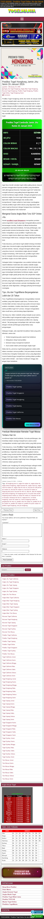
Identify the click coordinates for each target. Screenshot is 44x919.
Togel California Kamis (9, 660)
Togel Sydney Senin (8, 757)
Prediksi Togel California (14, 412)
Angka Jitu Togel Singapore (10, 588)
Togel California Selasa (9, 672)
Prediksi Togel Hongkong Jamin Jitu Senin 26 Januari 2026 (20, 83)
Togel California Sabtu (8, 669)
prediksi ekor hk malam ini (24, 501)
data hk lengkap (36, 491)
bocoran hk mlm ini (20, 491)
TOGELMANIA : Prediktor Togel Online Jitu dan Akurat (21, 1)
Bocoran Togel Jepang (9, 622)
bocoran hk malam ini (17, 489)
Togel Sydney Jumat (8, 738)
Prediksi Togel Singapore (15, 393)
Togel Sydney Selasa (8, 754)
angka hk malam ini (24, 483)
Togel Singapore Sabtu (9, 732)
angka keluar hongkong (9, 485)
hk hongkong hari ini (22, 493)
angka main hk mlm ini (20, 487)
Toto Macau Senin (7, 779)
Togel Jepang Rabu (8, 710)
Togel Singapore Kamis (9, 722)
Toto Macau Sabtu (7, 772)
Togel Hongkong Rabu (8, 688)
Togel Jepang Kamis (8, 704)
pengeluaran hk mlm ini (9, 501)
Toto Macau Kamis (8, 763)
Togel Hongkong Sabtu (9, 691)
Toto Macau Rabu (7, 769)
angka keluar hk (35, 483)
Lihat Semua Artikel (32, 424)
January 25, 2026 (15, 87)
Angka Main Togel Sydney (10, 610)
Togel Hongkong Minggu (9, 685)
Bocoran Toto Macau (8, 632)
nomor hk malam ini (14, 499)
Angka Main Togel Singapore (10, 607)
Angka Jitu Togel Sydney (9, 591)
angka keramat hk (22, 485)
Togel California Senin (8, 675)
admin (5, 87)
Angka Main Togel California (10, 597)
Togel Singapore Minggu (9, 725)
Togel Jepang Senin (8, 719)
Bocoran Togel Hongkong (9, 91)
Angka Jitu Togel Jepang (9, 585)
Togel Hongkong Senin (17, 93)
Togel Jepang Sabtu (8, 713)
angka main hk (32, 485)
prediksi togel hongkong (9, 505)
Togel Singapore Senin (9, 735)
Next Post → (38, 510)
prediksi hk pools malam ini (32, 503)
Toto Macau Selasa (8, 775)
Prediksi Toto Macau (13, 418)
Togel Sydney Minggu (8, 744)
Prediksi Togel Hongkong (25, 91)
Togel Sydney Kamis (8, 741)
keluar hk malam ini (24, 495)
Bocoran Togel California (9, 616)
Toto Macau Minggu (8, 766)
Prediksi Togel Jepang (13, 406)
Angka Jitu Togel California (10, 579)
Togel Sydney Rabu (8, 747)
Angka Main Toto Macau (9, 613)
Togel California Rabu (8, 666)
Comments (7, 95)
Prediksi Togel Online (8, 644)
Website (4, 549)
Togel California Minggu (9, 663)
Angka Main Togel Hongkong (29, 89)
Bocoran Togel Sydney (9, 629)
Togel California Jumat (9, 657)
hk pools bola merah (34, 493)
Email (4, 544)
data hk (29, 491)
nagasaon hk (26, 497)
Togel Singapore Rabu (8, 729)
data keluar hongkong (8, 493)
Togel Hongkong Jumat (9, 679)
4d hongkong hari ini (12, 483)
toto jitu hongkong (22, 505)
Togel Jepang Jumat (8, 700)
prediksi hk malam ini (17, 503)
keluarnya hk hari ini (15, 497)
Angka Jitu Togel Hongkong (12, 89)
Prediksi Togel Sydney (14, 387)
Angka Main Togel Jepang (10, 604)
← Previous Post (7, 510)
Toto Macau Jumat (7, 760)
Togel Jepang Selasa (8, 716)
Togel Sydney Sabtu (8, 750)
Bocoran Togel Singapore (9, 625)
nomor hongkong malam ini (29, 499)
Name (4, 538)
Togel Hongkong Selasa (9, 694)
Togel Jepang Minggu (8, 707)
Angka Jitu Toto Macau (9, 594)
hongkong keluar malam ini (10, 495)
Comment (5, 522)
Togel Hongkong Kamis (9, 682)
